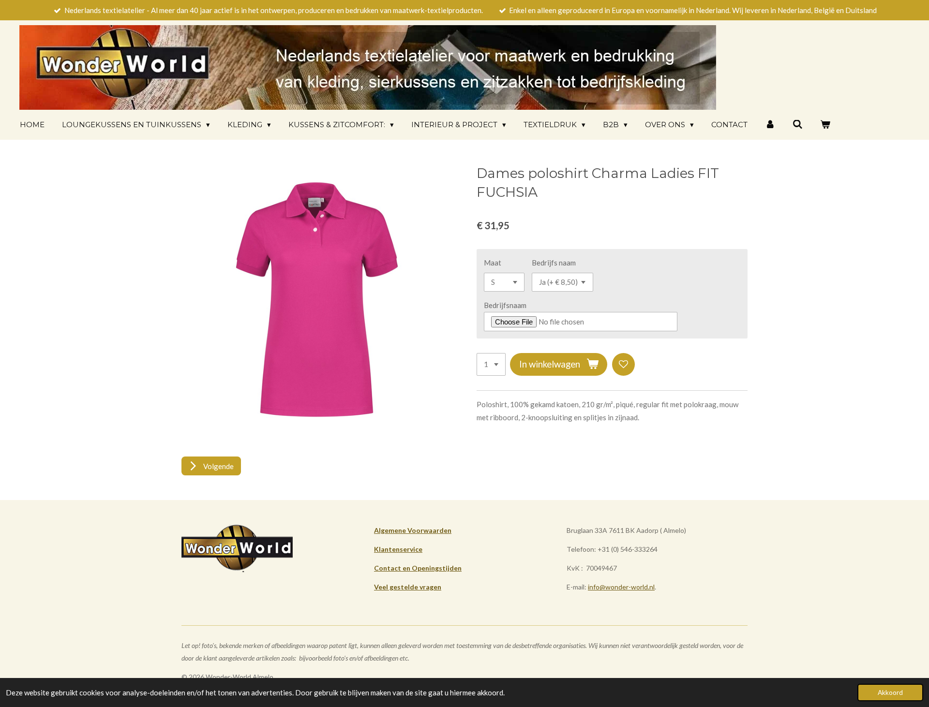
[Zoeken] (797, 124)
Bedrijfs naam (554, 262)
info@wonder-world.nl (621, 587)
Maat (492, 262)
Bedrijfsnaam (505, 305)
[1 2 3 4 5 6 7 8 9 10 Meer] (491, 364)
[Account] (770, 124)
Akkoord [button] (890, 692)
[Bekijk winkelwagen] (825, 124)
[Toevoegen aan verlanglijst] (623, 364)
